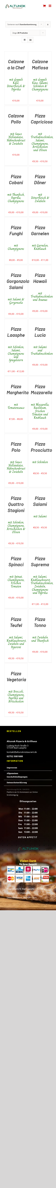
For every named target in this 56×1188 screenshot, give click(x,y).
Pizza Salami (40, 506)
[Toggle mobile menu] (50, 5)
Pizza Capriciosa (42, 132)
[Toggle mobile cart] (44, 5)
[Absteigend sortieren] (48, 24)
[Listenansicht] (30, 40)
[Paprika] (4, 53)
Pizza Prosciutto (41, 452)
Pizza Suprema (40, 575)
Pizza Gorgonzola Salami (18, 288)
